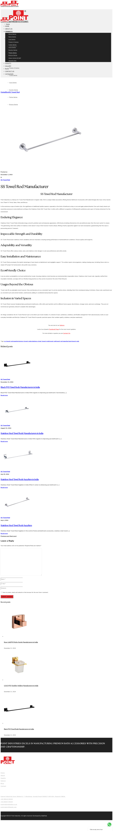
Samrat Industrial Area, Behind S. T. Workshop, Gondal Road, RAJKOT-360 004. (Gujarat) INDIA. (33, 796)
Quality (3, 778)
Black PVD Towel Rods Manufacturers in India (20, 387)
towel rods (75, 341)
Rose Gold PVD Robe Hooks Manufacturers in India (21, 642)
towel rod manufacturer (64, 341)
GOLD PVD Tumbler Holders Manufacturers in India (21, 686)
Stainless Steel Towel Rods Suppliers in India (20, 479)
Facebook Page (54, 329)
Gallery (62, 325)
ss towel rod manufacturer (13, 341)
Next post (13, 536)
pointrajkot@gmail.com (9, 807)
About (3, 775)
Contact (3, 786)
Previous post (5, 536)
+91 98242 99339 (7, 799)
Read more (4, 395)
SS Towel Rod (14, 92)
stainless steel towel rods (40, 341)
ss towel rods (26, 341)
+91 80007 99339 (7, 802)
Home (3, 92)
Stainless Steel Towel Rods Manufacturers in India (22, 433)
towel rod (52, 341)
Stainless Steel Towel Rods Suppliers (16, 525)
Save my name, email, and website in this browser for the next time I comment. (25, 592)
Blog (7, 92)
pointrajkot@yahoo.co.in (9, 804)
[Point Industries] (10, 6)
